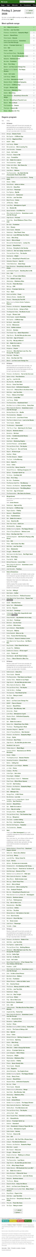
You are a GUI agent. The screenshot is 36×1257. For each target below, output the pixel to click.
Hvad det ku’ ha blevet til (26, 868)
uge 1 (12, 19)
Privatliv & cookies (16, 1248)
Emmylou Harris (11, 812)
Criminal (17, 776)
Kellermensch (10, 672)
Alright (16, 256)
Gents (8, 327)
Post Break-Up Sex (21, 693)
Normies (15, 330)
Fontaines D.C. (11, 195)
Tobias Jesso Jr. (11, 748)
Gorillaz (6, 69)
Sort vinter (18, 773)
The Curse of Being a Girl (20, 1029)
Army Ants (19, 672)
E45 (9, 48)
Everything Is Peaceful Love (18, 100)
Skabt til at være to (13, 27)
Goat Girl (9, 784)
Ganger (9, 737)
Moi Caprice (7, 85)
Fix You (15, 771)
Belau (8, 302)
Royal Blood (10, 1193)
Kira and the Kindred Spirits (14, 243)
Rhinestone (15, 325)
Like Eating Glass (19, 822)
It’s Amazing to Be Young (23, 866)
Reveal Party (20, 848)
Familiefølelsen (15, 516)
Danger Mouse (11, 778)
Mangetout (16, 817)
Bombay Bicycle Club (12, 412)
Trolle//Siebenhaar (12, 264)
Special (13, 1032)
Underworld (10, 613)
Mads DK (22, 895)
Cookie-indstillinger (6, 1250)
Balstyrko (6, 58)
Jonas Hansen (14, 502)
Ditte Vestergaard (18, 832)
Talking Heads (11, 1007)
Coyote (16, 348)
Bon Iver (6, 100)
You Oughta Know (22, 1071)
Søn (5, 27)
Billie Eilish (9, 1047)
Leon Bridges (18, 765)
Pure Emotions (20, 376)
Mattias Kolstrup (11, 848)
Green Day (10, 220)
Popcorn (14, 608)
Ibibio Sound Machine (13, 595)
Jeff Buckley (10, 203)
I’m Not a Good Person (17, 973)
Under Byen (10, 773)
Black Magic (20, 748)
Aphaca (6, 45)
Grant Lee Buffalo (11, 294)
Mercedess (19, 1089)
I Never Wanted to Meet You (20, 658)
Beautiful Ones (16, 602)
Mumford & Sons (11, 976)
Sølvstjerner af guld (17, 79)
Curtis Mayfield (11, 633)
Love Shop (7, 79)
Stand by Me (15, 521)
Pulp (8, 902)
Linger (19, 162)
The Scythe (20, 53)
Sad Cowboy (17, 784)
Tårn (8, 278)
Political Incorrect (25, 595)
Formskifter (14, 157)
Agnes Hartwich (11, 210)
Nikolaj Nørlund (11, 913)
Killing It (15, 590)
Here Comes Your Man (17, 543)
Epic (17, 1157)
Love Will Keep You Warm (21, 235)
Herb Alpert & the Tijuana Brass (15, 598)
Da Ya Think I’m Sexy (21, 656)
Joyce (8, 157)
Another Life (21, 297)
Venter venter (14, 921)
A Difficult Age (16, 85)
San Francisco (17, 801)
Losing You (26, 243)
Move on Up (19, 633)
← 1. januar (29, 10)
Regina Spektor (11, 510)
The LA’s (9, 284)
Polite (8, 889)
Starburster (19, 195)
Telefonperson (17, 900)
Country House (14, 984)
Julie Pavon (10, 189)
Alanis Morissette (11, 1071)
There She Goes (17, 284)
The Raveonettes (11, 173)
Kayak (5, 74)
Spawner (6, 35)
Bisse (5, 64)
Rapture (9, 304)
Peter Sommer (11, 895)
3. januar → (29, 13)
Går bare (16, 433)
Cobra (10, 50)
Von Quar (9, 695)
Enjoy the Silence (22, 1184)
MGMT (8, 141)
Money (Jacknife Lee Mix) (22, 986)
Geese (6, 50)
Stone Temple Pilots (12, 1115)
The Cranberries (8, 105)
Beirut (8, 462)
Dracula (14, 38)
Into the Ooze (17, 623)
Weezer (9, 346)
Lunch (16, 1147)
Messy (16, 855)
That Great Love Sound (24, 677)
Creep (16, 992)
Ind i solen (12, 74)
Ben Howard (10, 1149)
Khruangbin (10, 765)
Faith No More (11, 690)
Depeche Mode (11, 1184)
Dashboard (19, 1002)
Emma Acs (10, 711)
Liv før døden (22, 444)
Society (17, 1131)
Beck (8, 227)
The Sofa (16, 910)
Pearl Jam (9, 1045)
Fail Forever (25, 1105)
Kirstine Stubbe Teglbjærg (22, 302)
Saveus (16, 650)
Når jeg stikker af (18, 340)
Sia (7, 208)
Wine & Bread (13, 103)
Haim (8, 1126)
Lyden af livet (18, 1021)
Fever (15, 711)
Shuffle (22, 412)
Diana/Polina (14, 35)
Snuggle (6, 87)
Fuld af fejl (19, 1012)
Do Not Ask (18, 382)
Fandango (17, 610)
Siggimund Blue (17, 139)
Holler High (15, 954)
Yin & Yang (11, 64)
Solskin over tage (16, 278)
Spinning (18, 1040)
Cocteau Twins (11, 679)
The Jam (9, 276)
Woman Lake (13, 87)
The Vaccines (10, 693)
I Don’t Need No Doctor (22, 645)
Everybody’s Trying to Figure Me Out (22, 1126)
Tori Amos (9, 475)
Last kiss (16, 1045)
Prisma (8, 395)
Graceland (16, 1123)
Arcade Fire (10, 648)
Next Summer (26, 732)
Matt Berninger (11, 871)
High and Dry (18, 505)
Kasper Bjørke (10, 177)
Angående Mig (11, 1012)
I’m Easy (18, 690)
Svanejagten (30, 895)
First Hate (9, 355)
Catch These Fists (18, 881)
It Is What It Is (21, 210)
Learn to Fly (18, 944)
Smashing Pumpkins (12, 760)
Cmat (8, 915)
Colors (17, 200)
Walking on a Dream (24, 1155)
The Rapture (10, 638)
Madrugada (10, 630)
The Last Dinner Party (10, 53)
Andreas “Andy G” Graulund (15, 1225)
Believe (19, 976)
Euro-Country (15, 915)
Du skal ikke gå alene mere (20, 56)
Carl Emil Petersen (12, 444)
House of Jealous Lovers (22, 638)
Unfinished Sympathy (20, 82)
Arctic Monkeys (11, 1173)
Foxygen (9, 799)
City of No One (18, 918)
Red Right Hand (28, 554)
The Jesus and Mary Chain (14, 1176)
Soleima (9, 874)
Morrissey (9, 248)
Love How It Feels (22, 417)
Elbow (5, 111)
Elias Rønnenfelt (11, 417)
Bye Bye (14, 1097)
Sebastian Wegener (12, 261)
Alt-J (8, 1118)
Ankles (17, 908)
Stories (13, 719)
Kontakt (23, 1248)
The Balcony (24, 483)
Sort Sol (9, 139)
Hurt (16, 1113)
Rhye (8, 291)
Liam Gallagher (11, 1053)
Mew (8, 1032)
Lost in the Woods (28, 420)
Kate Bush (9, 441)
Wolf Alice (6, 30)
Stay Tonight (17, 994)
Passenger (17, 189)
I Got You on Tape (12, 428)
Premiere (9, 600)
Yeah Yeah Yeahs (11, 523)
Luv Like (17, 797)
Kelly (23, 685)
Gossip (8, 1076)
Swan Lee (9, 235)
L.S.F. (15, 966)
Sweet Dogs (21, 264)
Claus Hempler (11, 617)
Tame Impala (7, 38)
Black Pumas (10, 200)
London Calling (18, 819)
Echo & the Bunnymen (13, 488)
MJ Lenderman (11, 147)
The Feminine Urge (25, 814)
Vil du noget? (24, 650)
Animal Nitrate (16, 1100)
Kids (13, 141)
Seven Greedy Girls (17, 1063)
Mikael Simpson (11, 981)
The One (16, 355)
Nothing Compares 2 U (24, 470)
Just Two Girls (15, 30)
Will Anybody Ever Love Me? (24, 1168)
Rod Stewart (10, 656)
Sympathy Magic (23, 32)
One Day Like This (14, 111)
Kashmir (9, 1029)
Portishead (10, 740)
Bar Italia (6, 61)
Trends (4, 2)
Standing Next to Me (26, 271)
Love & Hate (21, 562)
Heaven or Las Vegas (22, 679)
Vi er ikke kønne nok (21, 1108)
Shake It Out (24, 939)
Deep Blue (17, 187)
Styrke (14, 737)
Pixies (8, 543)
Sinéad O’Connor (11, 470)
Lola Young (7, 76)
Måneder (15, 5)
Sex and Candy (22, 449)
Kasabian (9, 966)
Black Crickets (16, 789)
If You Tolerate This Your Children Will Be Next (20, 963)
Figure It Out (18, 1193)
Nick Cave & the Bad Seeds (14, 554)
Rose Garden (20, 628)
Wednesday (7, 90)
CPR (14, 286)
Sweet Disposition (23, 332)
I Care (14, 926)
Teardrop (19, 569)
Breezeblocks (14, 1118)
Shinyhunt (9, 351)
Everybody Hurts (17, 1019)
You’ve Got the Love (27, 374)
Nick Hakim (10, 593)
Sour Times (17, 740)
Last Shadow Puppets (13, 271)
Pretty (14, 454)
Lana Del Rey (10, 467)
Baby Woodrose (8, 95)
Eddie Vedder (10, 1131)
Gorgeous (9, 348)
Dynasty (18, 526)
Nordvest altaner (15, 58)
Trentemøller (10, 1189)
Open (12, 291)
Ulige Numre (7, 56)
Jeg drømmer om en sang (23, 617)
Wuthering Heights (19, 441)
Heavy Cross (15, 1076)
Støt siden (4, 1248)
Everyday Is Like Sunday (20, 248)
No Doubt (9, 322)
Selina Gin (9, 187)
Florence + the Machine (10, 32)
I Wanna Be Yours (21, 1173)
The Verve (9, 397)
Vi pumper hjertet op (15, 45)
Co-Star (24, 876)
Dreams (16, 105)
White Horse (17, 625)
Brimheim (9, 330)
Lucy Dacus (10, 908)
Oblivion (16, 170)
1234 (12, 698)
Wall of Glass (20, 1053)
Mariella (25, 765)
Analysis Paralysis (16, 889)
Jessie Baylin (20, 799)
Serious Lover (26, 531)
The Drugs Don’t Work (20, 727)
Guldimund (10, 250)
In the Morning (18, 459)
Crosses (18, 149)
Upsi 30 (21, 261)
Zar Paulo (9, 900)
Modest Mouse (11, 1002)
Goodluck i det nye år (13, 745)
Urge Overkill (10, 1139)
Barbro (8, 763)
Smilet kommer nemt (21, 879)
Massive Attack (8, 82)
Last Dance (21, 1160)
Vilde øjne (27, 874)
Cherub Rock (23, 760)
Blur (8, 984)
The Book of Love (24, 312)
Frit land (17, 217)
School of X (10, 389)
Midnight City (14, 791)
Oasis (8, 521)
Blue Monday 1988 (19, 708)
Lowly (8, 1068)
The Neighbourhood (12, 757)
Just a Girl (16, 322)
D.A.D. (8, 789)
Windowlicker (18, 605)
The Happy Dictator (27, 529)
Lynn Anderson (11, 628)
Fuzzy (19, 294)
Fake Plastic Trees (19, 232)
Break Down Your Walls (21, 724)
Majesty (16, 630)
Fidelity (19, 510)
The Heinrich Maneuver (19, 1142)
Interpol (9, 1142)
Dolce (8, 809)
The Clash (9, 819)
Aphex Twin (10, 605)
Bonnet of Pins (20, 871)
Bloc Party (9, 822)
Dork (5, 48)
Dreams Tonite (16, 134)
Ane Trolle (22, 1189)
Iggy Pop (9, 379)
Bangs (25, 1089)
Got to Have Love (15, 902)
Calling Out (15, 763)
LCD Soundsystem (12, 537)
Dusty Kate (30, 405)
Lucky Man (17, 397)
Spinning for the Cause (25, 428)
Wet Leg (9, 286)
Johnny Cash (10, 1113)
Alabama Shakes (11, 297)
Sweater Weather (24, 757)
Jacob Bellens (24, 177)
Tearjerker (23, 825)
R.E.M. (8, 1019)
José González (11, 149)
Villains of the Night (18, 395)
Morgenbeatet (11, 496)
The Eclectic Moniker (12, 309)
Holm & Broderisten (12, 572)
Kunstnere (27, 5)
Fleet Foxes (10, 781)
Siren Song (12, 93)
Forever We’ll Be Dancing (18, 636)
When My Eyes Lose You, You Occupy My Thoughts (19, 352)
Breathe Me (13, 208)
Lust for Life (16, 379)
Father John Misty (12, 165)
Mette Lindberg (21, 405)
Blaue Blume (10, 879)
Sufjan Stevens (11, 1168)
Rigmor (9, 451)
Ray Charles (10, 645)
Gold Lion (21, 523)
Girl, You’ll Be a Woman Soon (24, 1139)
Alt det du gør (16, 451)
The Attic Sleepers (12, 457)
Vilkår (9, 1248)
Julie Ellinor (10, 170)
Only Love (18, 1149)
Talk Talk (9, 957)
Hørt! (8, 830)
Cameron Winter (11, 750)
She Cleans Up (22, 165)
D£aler (13, 76)
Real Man (18, 905)
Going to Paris (24, 309)
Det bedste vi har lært (22, 913)
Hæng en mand (17, 695)
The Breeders (10, 425)
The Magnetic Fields (12, 312)
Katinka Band (10, 1108)
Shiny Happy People (18, 1165)
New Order (10, 338)
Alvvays (9, 134)
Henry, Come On (20, 467)
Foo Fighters (10, 192)
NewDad (9, 454)
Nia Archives (10, 797)
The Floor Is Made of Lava (14, 420)
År (21, 5)
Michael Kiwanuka (12, 562)
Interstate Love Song (25, 1115)
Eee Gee (9, 590)
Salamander (14, 549)
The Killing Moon (25, 488)
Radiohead (10, 232)
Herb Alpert (10, 610)
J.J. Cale (9, 768)
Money (16, 1181)
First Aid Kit (10, 559)
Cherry (15, 768)
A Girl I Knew (19, 794)
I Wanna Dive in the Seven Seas (23, 389)
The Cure (6, 108)
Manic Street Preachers (13, 962)
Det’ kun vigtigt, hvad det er (22, 250)
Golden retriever (16, 327)
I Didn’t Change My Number (22, 1047)
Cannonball (19, 425)
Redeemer (25, 778)
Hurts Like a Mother (19, 853)
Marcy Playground (12, 449)
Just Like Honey (28, 1176)
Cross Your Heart (18, 384)
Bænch (6, 67)
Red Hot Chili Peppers (13, 825)
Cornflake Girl (18, 475)
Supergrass (10, 256)
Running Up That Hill (18, 299)
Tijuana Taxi (29, 598)
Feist (8, 698)
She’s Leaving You (22, 147)
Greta (8, 636)
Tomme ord (14, 653)
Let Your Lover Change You (17, 67)
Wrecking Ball (21, 812)
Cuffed (16, 593)
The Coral (9, 459)
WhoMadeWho (11, 526)
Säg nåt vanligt (15, 809)
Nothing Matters (25, 947)
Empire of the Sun (12, 1155)
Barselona (9, 433)
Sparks (15, 69)
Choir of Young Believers (13, 531)
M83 (8, 791)
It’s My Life (16, 957)
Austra (5, 93)
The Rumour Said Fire (13, 483)
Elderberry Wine (16, 90)
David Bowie (10, 184)
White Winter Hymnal (21, 781)
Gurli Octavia (10, 1040)
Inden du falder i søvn (23, 981)
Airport (20, 457)
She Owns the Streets (24, 493)
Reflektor (17, 648)
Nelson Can (10, 724)
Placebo (9, 299)
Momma (9, 384)
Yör (7, 921)
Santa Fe (14, 462)
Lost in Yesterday (20, 317)
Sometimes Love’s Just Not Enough (15, 41)
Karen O (18, 778)
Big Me (17, 192)
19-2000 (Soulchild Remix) (20, 436)
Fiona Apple (10, 776)
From (14, 1084)
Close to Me (14, 108)
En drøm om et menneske (19, 863)
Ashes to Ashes (19, 184)
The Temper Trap (11, 332)
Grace (16, 203)
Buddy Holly (16, 346)
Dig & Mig (9, 340)
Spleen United (10, 376)
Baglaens (14, 1068)
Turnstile (9, 926)
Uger (8, 5)
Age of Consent (18, 338)
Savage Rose (10, 794)
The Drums (10, 986)
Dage (3, 5)
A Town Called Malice (19, 276)
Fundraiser (13, 61)
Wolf (15, 559)
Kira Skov (9, 405)
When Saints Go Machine (11, 41)
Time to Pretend (16, 703)
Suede (8, 602)
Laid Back (9, 625)
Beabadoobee (10, 905)
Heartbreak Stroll (23, 403)
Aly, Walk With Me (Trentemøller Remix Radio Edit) (17, 174)
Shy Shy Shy (10, 382)
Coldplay (9, 771)
